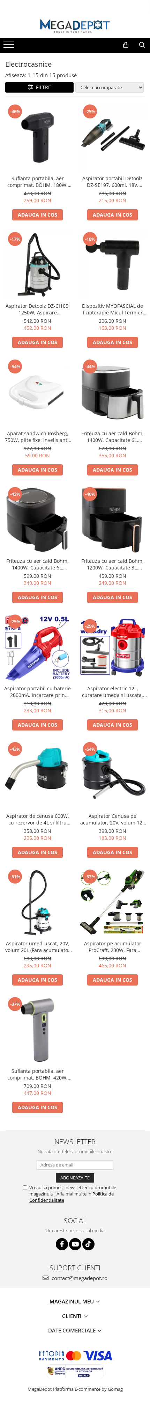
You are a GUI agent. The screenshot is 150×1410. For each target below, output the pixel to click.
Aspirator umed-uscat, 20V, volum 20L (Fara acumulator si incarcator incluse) (37, 946)
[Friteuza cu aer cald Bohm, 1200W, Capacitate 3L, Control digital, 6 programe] (112, 520)
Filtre (42, 87)
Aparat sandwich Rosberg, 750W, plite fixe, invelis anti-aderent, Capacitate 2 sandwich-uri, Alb (37, 436)
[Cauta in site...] (142, 45)
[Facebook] (62, 1244)
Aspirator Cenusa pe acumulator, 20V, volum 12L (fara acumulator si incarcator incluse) (112, 819)
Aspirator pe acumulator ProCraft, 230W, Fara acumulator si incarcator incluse (112, 946)
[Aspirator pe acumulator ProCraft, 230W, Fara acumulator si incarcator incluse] (112, 902)
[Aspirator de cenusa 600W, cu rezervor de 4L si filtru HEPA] (37, 775)
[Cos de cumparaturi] (125, 45)
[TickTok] (88, 1244)
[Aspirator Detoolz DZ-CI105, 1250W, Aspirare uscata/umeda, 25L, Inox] (37, 265)
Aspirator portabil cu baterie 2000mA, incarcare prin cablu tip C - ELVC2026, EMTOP (37, 691)
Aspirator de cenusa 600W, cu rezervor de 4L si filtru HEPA (37, 819)
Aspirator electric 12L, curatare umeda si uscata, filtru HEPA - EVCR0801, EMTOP (112, 691)
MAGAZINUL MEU (72, 1301)
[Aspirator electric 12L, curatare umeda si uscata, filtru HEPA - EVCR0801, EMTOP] (112, 647)
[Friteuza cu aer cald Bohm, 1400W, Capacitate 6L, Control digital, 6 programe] (112, 392)
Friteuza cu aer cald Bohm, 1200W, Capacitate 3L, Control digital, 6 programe (112, 564)
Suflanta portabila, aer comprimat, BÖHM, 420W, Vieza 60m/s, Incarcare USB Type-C (37, 1074)
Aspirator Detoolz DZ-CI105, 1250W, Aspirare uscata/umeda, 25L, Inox (38, 309)
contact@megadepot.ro (78, 1277)
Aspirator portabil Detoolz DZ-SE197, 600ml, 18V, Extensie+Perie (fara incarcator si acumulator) (112, 181)
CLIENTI (72, 1316)
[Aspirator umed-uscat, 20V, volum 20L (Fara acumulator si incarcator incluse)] (37, 902)
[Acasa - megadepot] (75, 26)
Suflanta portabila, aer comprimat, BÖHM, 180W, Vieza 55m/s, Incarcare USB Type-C (37, 181)
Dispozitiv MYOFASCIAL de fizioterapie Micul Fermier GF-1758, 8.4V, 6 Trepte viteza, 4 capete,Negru (112, 309)
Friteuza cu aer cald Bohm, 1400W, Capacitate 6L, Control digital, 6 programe (112, 436)
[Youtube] (75, 1244)
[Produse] (9, 47)
